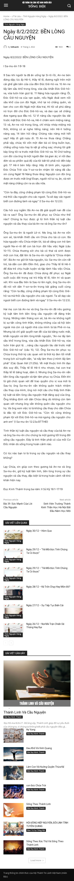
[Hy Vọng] (13, 736)
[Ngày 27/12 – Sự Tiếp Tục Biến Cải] (13, 611)
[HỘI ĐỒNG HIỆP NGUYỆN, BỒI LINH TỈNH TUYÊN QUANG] (13, 829)
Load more (35, 860)
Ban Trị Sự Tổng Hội (36, 830)
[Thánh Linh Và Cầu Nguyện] (37, 684)
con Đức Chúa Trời (36, 785)
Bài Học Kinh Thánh (13, 717)
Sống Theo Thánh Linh (38, 804)
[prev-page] (5, 643)
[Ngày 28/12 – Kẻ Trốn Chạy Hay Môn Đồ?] (13, 593)
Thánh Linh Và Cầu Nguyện (24, 712)
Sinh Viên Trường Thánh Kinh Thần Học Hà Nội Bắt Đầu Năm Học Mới (56, 507)
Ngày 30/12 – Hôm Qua (39, 530)
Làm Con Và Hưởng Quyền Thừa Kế (45, 766)
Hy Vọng (31, 729)
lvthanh (15, 47)
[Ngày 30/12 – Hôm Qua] (13, 537)
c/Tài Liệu (16, 16)
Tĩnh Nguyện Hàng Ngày (34, 16)
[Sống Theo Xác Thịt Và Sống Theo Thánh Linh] (13, 847)
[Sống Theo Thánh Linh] (13, 810)
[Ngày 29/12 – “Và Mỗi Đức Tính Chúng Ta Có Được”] (13, 556)
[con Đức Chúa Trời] (13, 791)
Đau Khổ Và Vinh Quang (39, 748)
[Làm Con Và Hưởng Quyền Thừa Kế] (13, 773)
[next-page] (11, 643)
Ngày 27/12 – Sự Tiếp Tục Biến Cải (45, 605)
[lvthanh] (5, 47)
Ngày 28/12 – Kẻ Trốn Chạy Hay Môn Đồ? (48, 586)
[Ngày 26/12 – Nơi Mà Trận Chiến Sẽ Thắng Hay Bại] (13, 630)
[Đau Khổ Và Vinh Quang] (13, 754)
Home (6, 16)
